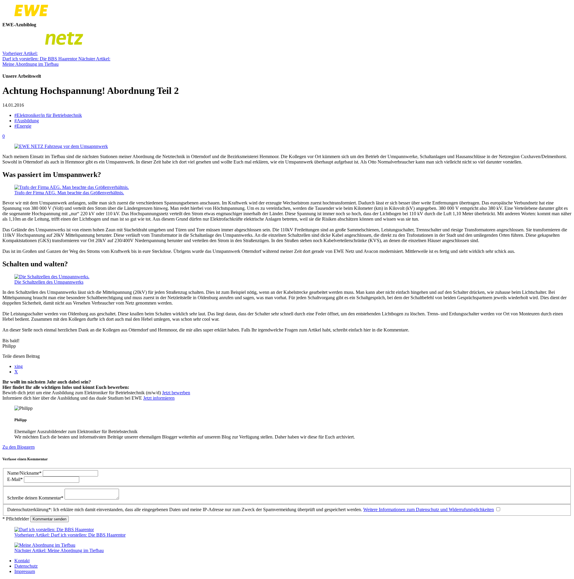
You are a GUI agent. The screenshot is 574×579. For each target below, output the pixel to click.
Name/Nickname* (25, 473)
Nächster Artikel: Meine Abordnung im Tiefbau (56, 61)
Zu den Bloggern (18, 447)
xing (18, 366)
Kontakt (22, 560)
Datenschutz (26, 566)
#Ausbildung (26, 120)
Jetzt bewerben (176, 392)
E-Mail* (15, 479)
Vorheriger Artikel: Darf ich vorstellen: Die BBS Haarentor (40, 56)
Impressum (24, 571)
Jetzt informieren (159, 398)
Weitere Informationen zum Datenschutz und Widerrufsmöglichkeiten (428, 509)
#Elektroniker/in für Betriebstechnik (48, 115)
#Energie (22, 126)
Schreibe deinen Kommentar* (36, 497)
